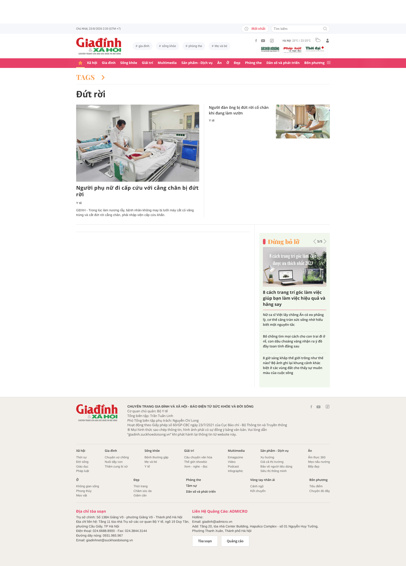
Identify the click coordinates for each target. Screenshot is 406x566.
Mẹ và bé (221, 46)
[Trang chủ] (80, 63)
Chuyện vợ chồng (117, 457)
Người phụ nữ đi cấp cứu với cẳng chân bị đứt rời (137, 191)
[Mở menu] (329, 63)
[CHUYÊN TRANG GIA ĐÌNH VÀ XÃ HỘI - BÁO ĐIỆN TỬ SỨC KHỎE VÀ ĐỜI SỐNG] (99, 46)
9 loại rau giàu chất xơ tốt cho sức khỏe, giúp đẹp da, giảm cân (299, 317)
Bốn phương (314, 63)
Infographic (235, 471)
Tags (86, 77)
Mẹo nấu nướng (319, 462)
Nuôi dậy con (114, 462)
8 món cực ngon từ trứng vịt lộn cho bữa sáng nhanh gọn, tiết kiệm (296, 334)
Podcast (233, 466)
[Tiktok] (271, 40)
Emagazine (235, 457)
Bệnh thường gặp (156, 457)
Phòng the (253, 63)
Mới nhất (258, 29)
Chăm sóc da (142, 491)
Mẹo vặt (81, 495)
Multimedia (167, 63)
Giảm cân (140, 495)
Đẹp (237, 63)
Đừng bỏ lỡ (283, 242)
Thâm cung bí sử (116, 466)
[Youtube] (263, 40)
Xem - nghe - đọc (196, 466)
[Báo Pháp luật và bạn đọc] (292, 49)
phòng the (195, 46)
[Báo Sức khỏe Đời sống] (270, 49)
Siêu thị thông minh (273, 471)
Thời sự (81, 457)
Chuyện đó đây (319, 491)
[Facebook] (256, 40)
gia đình (144, 46)
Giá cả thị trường (271, 462)
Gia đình (109, 63)
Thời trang (140, 486)
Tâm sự (191, 485)
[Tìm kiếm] (325, 29)
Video (232, 462)
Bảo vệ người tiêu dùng (276, 466)
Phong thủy (84, 491)
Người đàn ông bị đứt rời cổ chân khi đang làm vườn (239, 110)
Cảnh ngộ (256, 486)
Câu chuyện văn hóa (198, 457)
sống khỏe (169, 46)
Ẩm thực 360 (316, 457)
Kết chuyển (257, 491)
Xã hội (92, 63)
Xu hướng (267, 457)
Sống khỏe (128, 63)
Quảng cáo (235, 541)
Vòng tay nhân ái (262, 480)
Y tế (79, 203)
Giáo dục (82, 466)
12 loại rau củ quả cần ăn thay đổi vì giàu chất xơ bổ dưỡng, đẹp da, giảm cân (297, 353)
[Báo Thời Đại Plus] (315, 48)
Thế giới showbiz (195, 462)
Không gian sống (87, 486)
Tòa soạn (205, 541)
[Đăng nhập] (327, 40)
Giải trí (147, 63)
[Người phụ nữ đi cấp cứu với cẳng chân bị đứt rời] (137, 143)
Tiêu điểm (316, 486)
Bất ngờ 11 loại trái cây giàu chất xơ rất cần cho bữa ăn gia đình (297, 298)
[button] (314, 241)
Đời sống (82, 462)
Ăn (219, 63)
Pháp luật (82, 471)
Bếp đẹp (313, 466)
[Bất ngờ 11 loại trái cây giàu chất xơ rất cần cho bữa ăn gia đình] (300, 267)
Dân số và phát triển (283, 63)
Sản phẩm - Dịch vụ (197, 63)
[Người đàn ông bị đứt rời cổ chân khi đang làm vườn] (303, 121)
